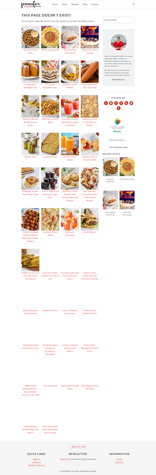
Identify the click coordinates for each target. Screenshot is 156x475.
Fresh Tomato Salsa (50, 50)
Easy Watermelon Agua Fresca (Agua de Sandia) (70, 122)
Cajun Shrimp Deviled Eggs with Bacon (30, 429)
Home (55, 4)
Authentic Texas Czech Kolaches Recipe (89, 122)
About (64, 4)
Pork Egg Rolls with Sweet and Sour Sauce (70, 276)
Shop (85, 4)
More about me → (118, 79)
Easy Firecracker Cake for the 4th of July (50, 276)
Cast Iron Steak (50, 386)
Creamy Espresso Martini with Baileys (70, 348)
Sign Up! (64, 459)
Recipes (75, 4)
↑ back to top (78, 447)
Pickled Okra (30, 157)
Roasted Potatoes (50, 310)
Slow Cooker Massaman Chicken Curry (89, 348)
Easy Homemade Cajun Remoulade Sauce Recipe (50, 429)
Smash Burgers (89, 232)
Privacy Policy (36, 465)
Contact (95, 4)
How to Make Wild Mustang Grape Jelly (50, 194)
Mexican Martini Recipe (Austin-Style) (30, 122)
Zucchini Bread (50, 157)
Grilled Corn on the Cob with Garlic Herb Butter (30, 276)
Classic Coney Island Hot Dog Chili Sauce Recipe (89, 276)
